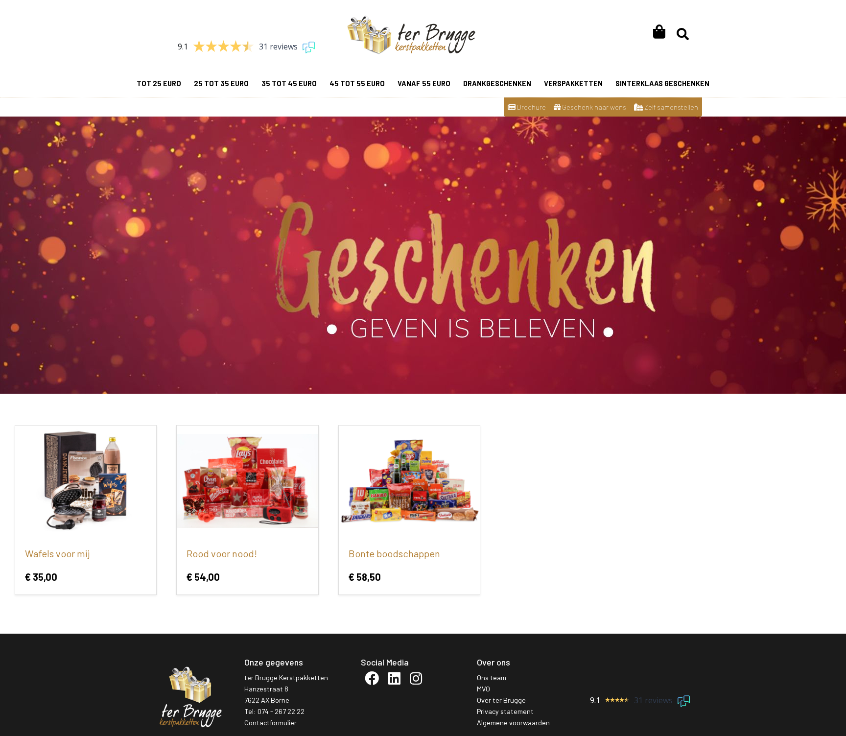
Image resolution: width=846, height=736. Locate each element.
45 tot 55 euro (357, 83)
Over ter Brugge (501, 700)
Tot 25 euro (159, 83)
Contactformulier (270, 722)
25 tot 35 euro (221, 83)
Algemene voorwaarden (513, 722)
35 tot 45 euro (289, 83)
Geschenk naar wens (593, 107)
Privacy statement (505, 711)
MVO (483, 689)
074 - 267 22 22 (281, 711)
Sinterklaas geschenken (662, 83)
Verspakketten (573, 83)
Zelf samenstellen (670, 107)
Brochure (531, 107)
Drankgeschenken (497, 83)
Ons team (491, 677)
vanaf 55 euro (424, 83)
